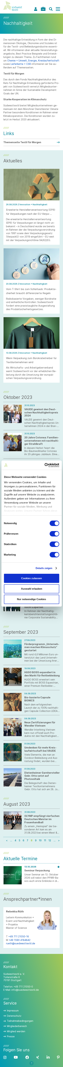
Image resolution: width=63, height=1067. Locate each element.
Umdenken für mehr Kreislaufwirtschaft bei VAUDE (40, 749)
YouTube (16, 1057)
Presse (11, 1036)
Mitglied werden (16, 1031)
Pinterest (58, 1057)
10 (40, 840)
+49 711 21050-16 (18, 936)
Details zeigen (44, 568)
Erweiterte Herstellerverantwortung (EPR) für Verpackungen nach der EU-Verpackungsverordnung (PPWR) (30, 214)
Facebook (27, 1057)
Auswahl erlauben (31, 588)
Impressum (13, 1010)
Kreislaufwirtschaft (48, 60)
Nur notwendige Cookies (31, 599)
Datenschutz (14, 1015)
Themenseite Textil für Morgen (22, 142)
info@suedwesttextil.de (25, 989)
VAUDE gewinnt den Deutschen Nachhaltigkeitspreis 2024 (41, 412)
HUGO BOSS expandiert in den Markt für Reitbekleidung (42, 674)
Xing (37, 1057)
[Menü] (58, 9)
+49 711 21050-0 (23, 986)
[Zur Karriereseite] (43, 9)
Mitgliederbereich (17, 1026)
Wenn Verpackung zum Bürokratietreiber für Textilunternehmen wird (31, 360)
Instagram (4, 1057)
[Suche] (51, 9)
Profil (35, 9)
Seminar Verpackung (37, 870)
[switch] (54, 533)
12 (50, 840)
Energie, (32, 60)
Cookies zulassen (31, 578)
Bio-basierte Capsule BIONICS (37, 699)
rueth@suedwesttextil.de (20, 943)
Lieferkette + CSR (21, 63)
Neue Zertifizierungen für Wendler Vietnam (39, 724)
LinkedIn (48, 1057)
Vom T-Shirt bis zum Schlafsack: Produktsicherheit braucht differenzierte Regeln (31, 291)
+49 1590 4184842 (19, 940)
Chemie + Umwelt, (17, 60)
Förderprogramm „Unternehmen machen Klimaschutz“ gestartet (41, 647)
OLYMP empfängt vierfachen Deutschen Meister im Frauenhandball (41, 819)
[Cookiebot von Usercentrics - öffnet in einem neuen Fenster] (45, 465)
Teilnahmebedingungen (20, 1020)
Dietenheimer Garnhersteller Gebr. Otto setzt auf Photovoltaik (42, 776)
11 (45, 840)
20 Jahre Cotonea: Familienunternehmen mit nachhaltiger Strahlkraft (41, 440)
